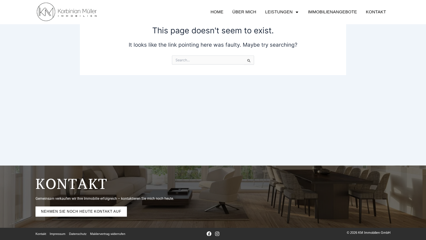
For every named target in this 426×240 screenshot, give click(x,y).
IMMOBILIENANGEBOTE (332, 12)
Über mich (244, 12)
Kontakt (376, 12)
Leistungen (279, 12)
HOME (217, 12)
